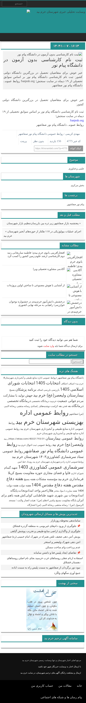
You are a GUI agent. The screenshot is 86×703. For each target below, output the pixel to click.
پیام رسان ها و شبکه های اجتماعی (61, 697)
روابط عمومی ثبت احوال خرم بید (35, 445)
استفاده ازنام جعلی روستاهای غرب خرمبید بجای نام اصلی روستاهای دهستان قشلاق (45, 560)
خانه (79, 685)
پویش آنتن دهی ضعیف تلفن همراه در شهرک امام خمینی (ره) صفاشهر (41, 536)
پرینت (24, 141)
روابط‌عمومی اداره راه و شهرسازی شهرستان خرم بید (58, 461)
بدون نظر (38, 141)
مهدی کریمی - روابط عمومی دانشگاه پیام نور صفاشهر (49, 133)
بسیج (12, 389)
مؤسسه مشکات (46, 479)
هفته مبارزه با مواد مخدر (65, 490)
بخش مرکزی (77, 185)
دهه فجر (67, 406)
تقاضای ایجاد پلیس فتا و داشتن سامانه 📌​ (57, 552)
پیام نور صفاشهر (75, 204)
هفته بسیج (29, 479)
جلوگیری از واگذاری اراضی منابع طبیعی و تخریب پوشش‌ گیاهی (45, 531)
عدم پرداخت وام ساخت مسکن (63, 547)
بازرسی (55, 389)
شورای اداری (77, 473)
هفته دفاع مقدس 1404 (51, 485)
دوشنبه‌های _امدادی (40, 406)
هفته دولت (25, 485)
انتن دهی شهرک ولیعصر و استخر (62, 542)
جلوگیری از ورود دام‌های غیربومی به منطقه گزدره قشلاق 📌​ (46, 526)
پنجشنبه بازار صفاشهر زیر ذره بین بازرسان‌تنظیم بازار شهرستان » (44, 223)
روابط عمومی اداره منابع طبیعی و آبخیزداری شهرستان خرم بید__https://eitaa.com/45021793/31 (43, 433)
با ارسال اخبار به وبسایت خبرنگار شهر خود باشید (59, 666)
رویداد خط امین (25, 461)
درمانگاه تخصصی (40, 401)
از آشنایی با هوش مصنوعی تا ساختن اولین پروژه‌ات (36, 285)
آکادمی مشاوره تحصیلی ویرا (49, 269)
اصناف (71, 383)
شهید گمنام (11, 467)
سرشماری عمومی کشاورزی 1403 (50, 467)
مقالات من (65, 685)
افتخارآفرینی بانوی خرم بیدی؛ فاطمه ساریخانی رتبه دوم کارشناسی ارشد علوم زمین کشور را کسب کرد (36, 254)
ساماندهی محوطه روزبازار (65, 520)
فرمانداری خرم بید (70, 479)
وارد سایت (48, 346)
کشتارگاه (31, 505)
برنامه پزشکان (25, 389)
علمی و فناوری (76, 168)
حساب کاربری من (42, 685)
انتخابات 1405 (48, 382)
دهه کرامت (56, 406)
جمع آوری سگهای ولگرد (67, 573)
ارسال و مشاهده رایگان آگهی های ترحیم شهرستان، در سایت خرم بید (50, 673)
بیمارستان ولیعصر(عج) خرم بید (58, 395)
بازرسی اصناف (44, 390)
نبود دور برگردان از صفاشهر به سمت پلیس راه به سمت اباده (46, 567)
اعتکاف (64, 383)
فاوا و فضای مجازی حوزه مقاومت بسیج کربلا (39, 473)
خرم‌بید (53, 401)
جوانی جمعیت (66, 401)
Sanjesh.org (77, 120)
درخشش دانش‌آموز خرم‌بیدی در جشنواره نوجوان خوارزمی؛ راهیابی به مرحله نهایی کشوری (37, 303)
